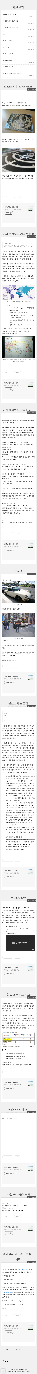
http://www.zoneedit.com (13, 803)
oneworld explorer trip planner (18, 308)
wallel (26, 1369)
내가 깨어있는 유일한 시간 (10, 27)
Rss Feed (9, 1371)
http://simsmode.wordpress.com (15, 1053)
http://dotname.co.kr (11, 781)
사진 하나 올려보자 (8, 66)
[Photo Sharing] (7, 1208)
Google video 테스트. (9, 60)
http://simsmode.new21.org (22, 827)
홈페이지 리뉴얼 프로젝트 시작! (12, 73)
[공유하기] (9, 196)
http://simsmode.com (29, 776)
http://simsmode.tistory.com (13, 822)
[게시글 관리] (11, 196)
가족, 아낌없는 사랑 (11, 207)
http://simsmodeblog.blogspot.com (15, 1056)
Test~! (4, 34)
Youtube (23, 1371)
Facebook (19, 1371)
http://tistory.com (12, 815)
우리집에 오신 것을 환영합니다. (13, 209)
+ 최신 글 (5, 1361)
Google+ (28, 1371)
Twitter (14, 1371)
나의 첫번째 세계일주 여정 (10, 21)
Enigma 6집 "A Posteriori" (10, 14)
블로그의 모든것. (8, 40)
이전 (7, 1349)
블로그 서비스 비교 (8, 53)
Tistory (16, 1369)
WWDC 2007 (6, 47)
